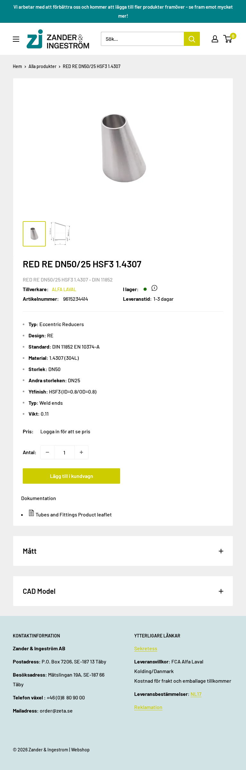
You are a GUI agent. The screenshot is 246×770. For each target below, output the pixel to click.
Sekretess (145, 648)
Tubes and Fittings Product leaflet (74, 514)
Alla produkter (42, 66)
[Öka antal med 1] (81, 452)
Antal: (30, 452)
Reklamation (148, 707)
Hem (17, 66)
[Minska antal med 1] (47, 452)
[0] (228, 39)
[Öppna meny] (16, 39)
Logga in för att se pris (65, 431)
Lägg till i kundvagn (71, 476)
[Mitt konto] (215, 38)
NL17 (196, 694)
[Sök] (192, 39)
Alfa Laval (64, 289)
